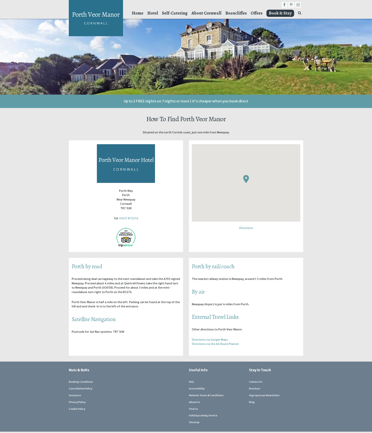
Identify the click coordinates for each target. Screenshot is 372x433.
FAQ (191, 381)
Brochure (254, 388)
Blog (252, 402)
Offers (257, 13)
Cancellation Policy (80, 388)
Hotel (152, 13)
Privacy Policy (77, 402)
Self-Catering (175, 13)
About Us (194, 402)
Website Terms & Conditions (206, 395)
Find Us (193, 409)
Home (137, 13)
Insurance (75, 395)
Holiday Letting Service (203, 415)
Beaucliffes (236, 13)
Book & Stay (280, 13)
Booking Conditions (81, 381)
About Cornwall (206, 13)
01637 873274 (128, 218)
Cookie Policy (77, 409)
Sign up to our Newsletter (264, 395)
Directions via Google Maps (210, 339)
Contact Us (255, 381)
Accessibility (197, 388)
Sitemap (194, 422)
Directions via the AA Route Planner (215, 344)
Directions (246, 228)
